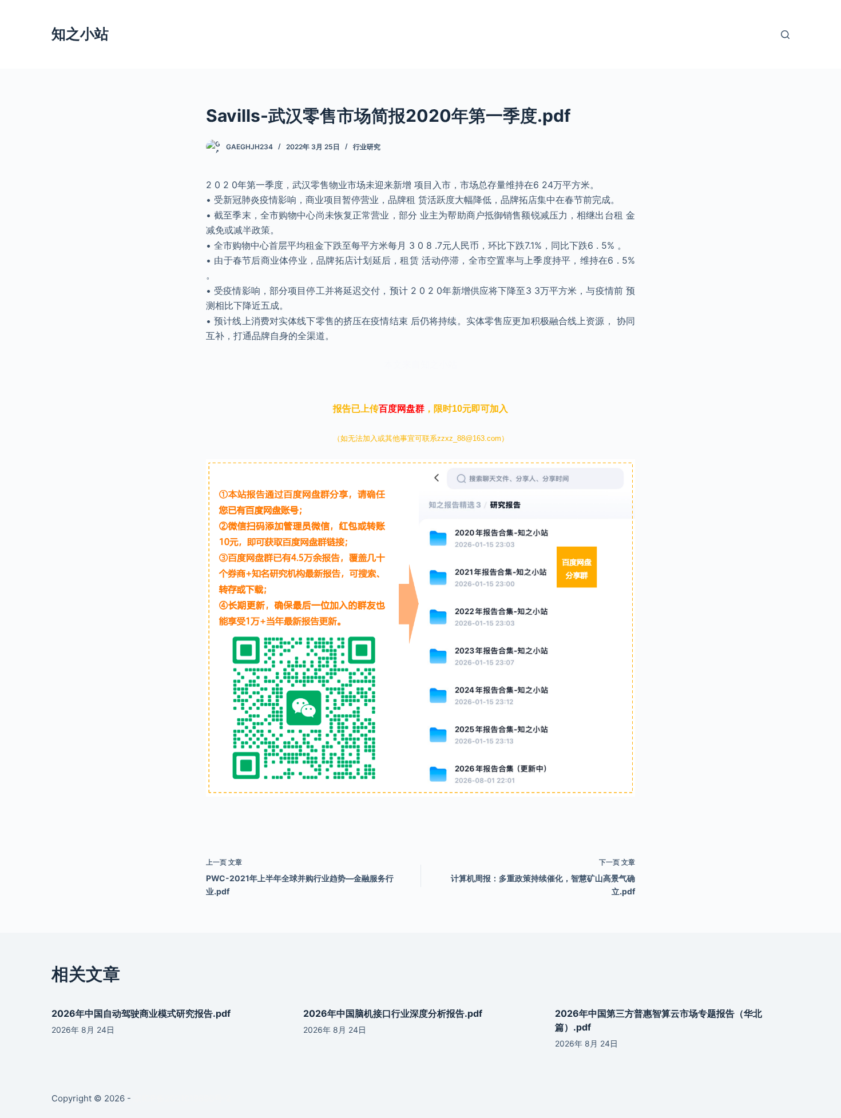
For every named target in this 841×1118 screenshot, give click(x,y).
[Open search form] (785, 34)
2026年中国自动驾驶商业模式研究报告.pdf (141, 1013)
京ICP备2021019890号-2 (182, 1098)
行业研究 (366, 146)
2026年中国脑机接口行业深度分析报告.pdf (392, 1013)
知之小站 (80, 33)
